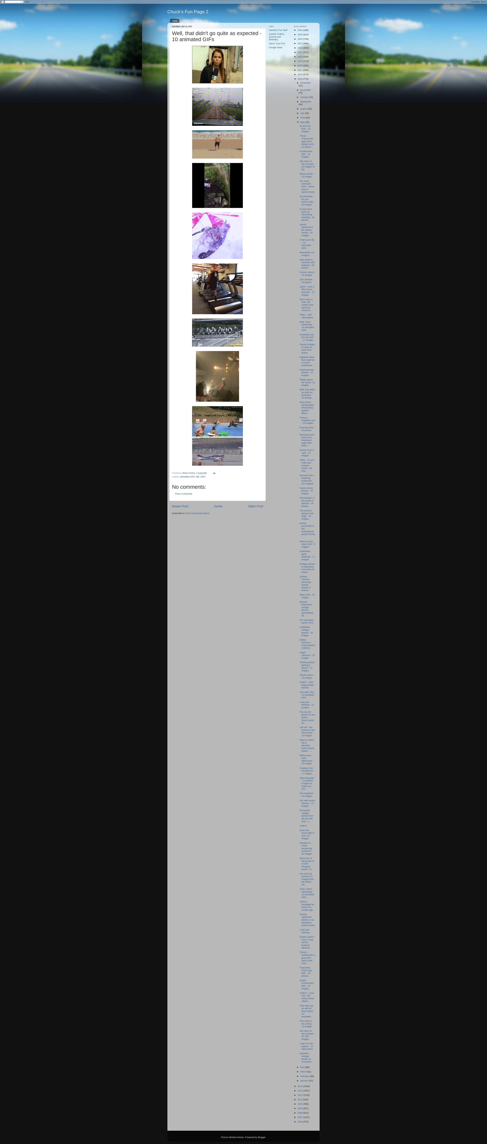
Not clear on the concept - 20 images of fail (307, 165)
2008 (300, 1113)
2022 (300, 48)
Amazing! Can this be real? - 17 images (307, 337)
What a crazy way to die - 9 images (307, 544)
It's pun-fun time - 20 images (305, 129)
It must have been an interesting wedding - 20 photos (307, 214)
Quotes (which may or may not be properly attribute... (307, 942)
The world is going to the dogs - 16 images (306, 514)
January (304, 1080)
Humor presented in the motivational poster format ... (307, 530)
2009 (300, 1108)
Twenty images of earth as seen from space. (307, 348)
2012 (300, 1095)
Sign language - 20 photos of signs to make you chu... (307, 783)
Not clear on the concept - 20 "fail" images (307, 1035)
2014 (300, 1086)
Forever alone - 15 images (307, 273)
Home (174, 21)
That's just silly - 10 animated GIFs (307, 244)
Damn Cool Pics (277, 43)
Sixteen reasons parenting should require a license (305, 583)
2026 (300, 30)
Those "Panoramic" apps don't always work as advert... (307, 141)
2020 (300, 56)
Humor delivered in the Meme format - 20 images (306, 230)
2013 (300, 1090)
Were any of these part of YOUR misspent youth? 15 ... (307, 863)
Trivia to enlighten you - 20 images (307, 420)
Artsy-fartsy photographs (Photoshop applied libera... (307, 407)
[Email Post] (214, 473)
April (302, 1067)
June (303, 117)
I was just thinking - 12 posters (307, 705)
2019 (300, 61)
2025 (300, 34)
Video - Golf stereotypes (306, 316)
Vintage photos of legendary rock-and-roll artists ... (307, 568)
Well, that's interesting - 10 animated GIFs (307, 326)
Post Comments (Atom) (198, 513)
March (303, 1071)
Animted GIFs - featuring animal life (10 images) (307, 479)
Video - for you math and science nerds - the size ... (307, 465)
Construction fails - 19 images (306, 154)
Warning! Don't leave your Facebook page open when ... (307, 440)
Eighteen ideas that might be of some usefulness (307, 361)
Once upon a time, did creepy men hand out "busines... (306, 305)
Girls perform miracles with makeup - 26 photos (307, 263)
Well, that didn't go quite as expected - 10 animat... (307, 393)
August (304, 109)
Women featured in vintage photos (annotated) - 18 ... (307, 609)
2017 (300, 70)
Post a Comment (183, 494)
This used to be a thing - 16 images (306, 1024)
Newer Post (180, 506)
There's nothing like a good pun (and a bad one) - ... (307, 957)
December (305, 83)
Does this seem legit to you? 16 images (307, 834)
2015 (300, 79)
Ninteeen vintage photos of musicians (306, 1057)
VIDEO (303, 826)
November (305, 90)
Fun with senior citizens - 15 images (307, 803)
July (302, 113)
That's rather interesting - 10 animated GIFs (307, 893)
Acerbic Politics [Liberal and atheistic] (276, 37)
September (305, 101)
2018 (300, 65)
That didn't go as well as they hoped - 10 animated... (307, 1011)
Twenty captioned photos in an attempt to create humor (307, 920)
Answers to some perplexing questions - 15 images (306, 848)
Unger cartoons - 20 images (307, 655)
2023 (300, 43)
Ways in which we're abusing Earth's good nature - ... (307, 745)
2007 (300, 1117)
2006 (300, 1121)
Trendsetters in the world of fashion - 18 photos (307, 502)
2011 (300, 1099)
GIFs (202, 476)
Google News (276, 47)
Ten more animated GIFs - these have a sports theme (307, 186)
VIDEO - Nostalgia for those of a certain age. (307, 905)
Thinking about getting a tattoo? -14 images (307, 666)
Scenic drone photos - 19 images (306, 491)
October (304, 97)
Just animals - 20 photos (307, 281)
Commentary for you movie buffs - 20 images (307, 200)
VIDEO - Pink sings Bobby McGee (307, 685)
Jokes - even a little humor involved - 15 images (307, 290)
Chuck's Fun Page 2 (187, 11)
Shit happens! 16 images (307, 794)
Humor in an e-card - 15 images (307, 453)
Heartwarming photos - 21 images (307, 373)
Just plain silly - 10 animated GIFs (307, 695)
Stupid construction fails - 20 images (307, 984)
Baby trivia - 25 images (307, 596)
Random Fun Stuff (278, 30)
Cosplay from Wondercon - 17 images (307, 771)
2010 (300, 1104)
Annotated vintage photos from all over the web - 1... (307, 816)
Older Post (255, 506)
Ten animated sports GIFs (306, 621)
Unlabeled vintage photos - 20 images (306, 631)
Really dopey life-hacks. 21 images (307, 382)
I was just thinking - (305, 931)
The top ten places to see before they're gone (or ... (307, 717)
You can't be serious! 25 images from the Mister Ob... (307, 879)
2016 (300, 74)
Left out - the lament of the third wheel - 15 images (307, 731)
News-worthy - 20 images (307, 175)
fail (197, 476)
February (305, 1076)
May (302, 122)
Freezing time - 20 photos (307, 429)
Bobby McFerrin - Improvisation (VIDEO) (307, 644)
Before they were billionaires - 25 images (307, 759)
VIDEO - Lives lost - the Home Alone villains (307, 997)
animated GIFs (187, 476)
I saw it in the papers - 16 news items (306, 1046)
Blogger (261, 1137)
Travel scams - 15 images (307, 676)
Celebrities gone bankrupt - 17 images (307, 555)
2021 (300, 52)
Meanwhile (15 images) (307, 254)
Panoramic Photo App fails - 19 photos (306, 971)
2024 (300, 39)
